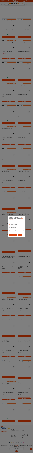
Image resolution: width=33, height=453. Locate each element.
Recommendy (13, 229)
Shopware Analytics (13, 230)
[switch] (9, 227)
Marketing (12, 226)
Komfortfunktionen (13, 227)
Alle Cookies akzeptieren (13, 235)
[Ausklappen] (23, 224)
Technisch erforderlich (14, 224)
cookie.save (19, 235)
